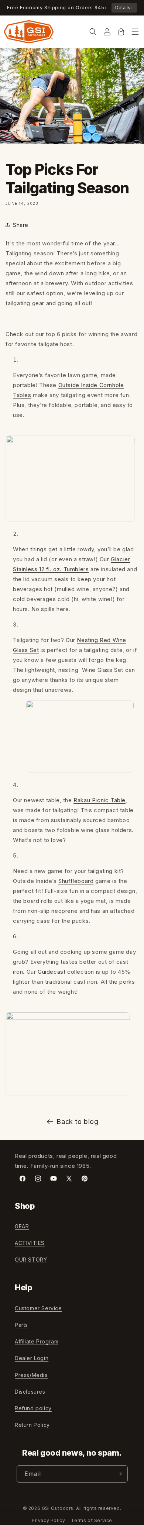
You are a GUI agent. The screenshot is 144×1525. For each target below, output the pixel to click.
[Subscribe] (119, 1474)
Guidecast (51, 971)
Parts (21, 1325)
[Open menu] (135, 32)
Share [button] (20, 225)
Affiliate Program (36, 1341)
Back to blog (77, 1121)
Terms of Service (91, 1520)
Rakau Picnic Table (99, 800)
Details (124, 7)
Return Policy (32, 1425)
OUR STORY (31, 1259)
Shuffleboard (75, 880)
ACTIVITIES (30, 1243)
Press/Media (31, 1375)
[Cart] (121, 32)
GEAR (22, 1226)
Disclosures (30, 1391)
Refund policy (33, 1408)
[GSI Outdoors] (29, 32)
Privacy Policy (48, 1520)
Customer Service (38, 1308)
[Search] (93, 32)
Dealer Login (31, 1358)
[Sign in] (107, 32)
